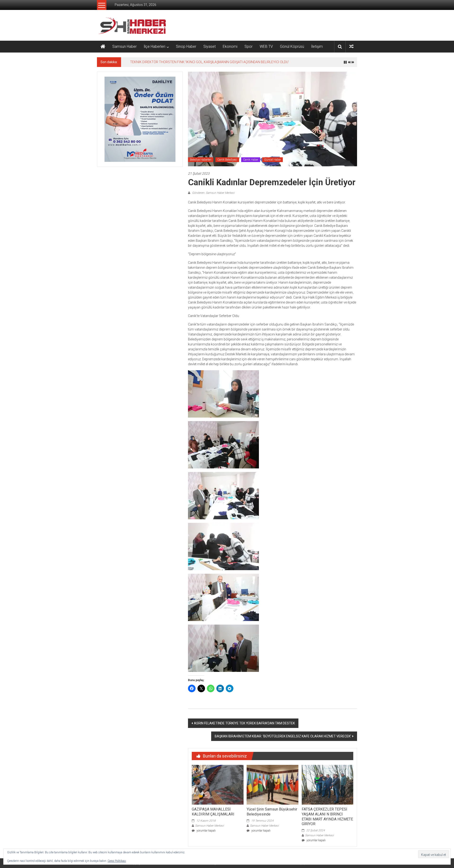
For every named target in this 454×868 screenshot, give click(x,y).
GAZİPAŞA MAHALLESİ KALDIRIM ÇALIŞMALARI (213, 811)
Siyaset (209, 46)
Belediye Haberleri (200, 159)
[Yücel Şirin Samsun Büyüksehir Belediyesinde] (272, 784)
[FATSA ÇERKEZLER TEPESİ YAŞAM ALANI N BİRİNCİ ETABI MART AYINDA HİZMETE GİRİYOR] (327, 784)
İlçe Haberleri (154, 46)
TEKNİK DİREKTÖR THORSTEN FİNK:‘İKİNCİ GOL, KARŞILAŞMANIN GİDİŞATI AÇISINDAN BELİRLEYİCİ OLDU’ (209, 62)
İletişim (317, 46)
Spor (248, 46)
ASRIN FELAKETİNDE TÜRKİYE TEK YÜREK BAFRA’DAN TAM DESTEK (244, 723)
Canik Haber (250, 159)
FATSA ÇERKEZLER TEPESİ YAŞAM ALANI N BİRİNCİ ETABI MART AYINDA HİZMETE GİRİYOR (327, 816)
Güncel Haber (272, 159)
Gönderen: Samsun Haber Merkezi (213, 192)
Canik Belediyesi (227, 159)
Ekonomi (230, 46)
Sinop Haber (186, 46)
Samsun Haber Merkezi (209, 825)
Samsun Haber (124, 46)
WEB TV (266, 46)
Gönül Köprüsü (292, 46)
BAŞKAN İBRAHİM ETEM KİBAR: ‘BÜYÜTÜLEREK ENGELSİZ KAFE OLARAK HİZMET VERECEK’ (283, 736)
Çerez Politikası (117, 861)
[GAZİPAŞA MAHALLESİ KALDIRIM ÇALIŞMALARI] (217, 784)
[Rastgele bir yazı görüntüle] (351, 46)
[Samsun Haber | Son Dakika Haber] (103, 47)
